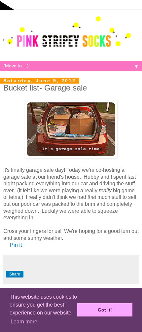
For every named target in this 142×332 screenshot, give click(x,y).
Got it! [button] (105, 310)
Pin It (16, 245)
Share (14, 274)
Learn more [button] (24, 321)
